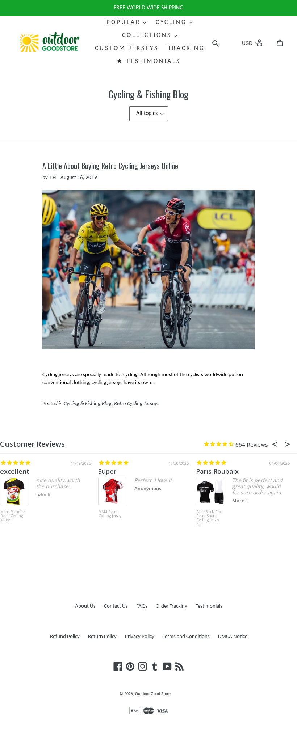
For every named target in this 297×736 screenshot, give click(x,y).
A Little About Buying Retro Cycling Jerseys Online (110, 165)
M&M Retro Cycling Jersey (110, 514)
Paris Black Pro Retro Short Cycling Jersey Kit (208, 518)
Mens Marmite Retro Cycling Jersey (12, 516)
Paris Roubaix (217, 471)
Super (107, 471)
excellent (14, 471)
